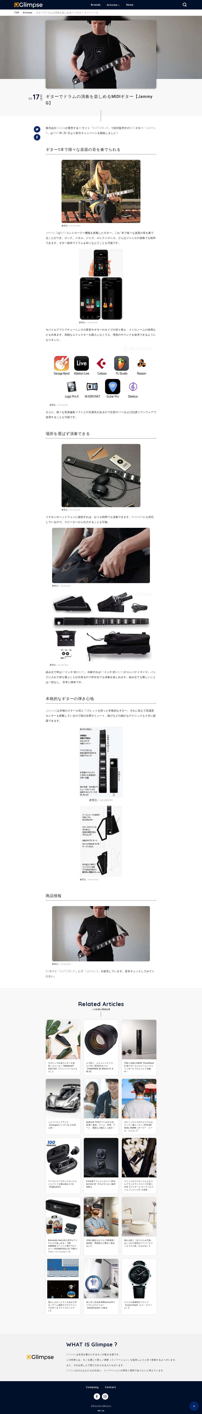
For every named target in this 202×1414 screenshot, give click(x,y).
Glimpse (28, 5)
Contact (110, 1387)
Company (92, 1387)
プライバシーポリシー (101, 1406)
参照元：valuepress (88, 322)
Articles (112, 4)
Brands (96, 4)
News (129, 4)
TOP (16, 12)
